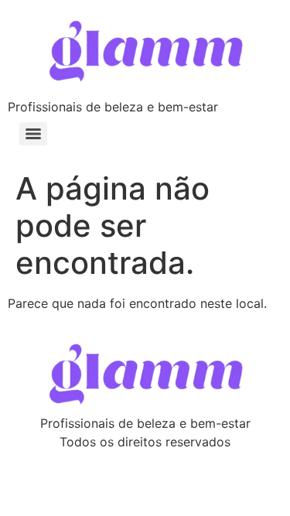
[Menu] (33, 133)
